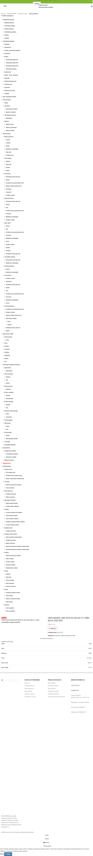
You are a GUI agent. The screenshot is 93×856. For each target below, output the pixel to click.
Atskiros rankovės (11, 586)
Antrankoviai (7, 47)
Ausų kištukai (9, 398)
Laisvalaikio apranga (9, 257)
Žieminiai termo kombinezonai (14, 475)
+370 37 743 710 (75, 685)
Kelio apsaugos (10, 583)
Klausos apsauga (8, 392)
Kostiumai (8, 189)
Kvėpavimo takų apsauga (11, 411)
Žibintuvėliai (9, 371)
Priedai (6, 571)
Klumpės (6, 346)
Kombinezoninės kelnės (10, 534)
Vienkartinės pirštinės (8, 19)
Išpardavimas (7, 463)
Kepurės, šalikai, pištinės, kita (13, 186)
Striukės (6, 552)
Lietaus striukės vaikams (12, 525)
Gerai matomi (8, 275)
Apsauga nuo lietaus (9, 90)
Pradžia (3, 13)
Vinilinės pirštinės (9, 29)
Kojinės (9, 324)
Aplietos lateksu (10, 130)
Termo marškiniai (10, 611)
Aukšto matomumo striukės (13, 555)
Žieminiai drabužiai (9, 306)
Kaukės (6, 56)
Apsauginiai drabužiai (10, 500)
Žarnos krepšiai (10, 580)
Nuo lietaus (7, 173)
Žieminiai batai (8, 337)
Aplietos (6, 121)
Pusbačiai (7, 349)
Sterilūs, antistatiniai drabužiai (12, 50)
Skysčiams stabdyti (11, 457)
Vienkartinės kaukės (11, 69)
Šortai (7, 241)
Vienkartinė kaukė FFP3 (12, 66)
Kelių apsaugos (8, 386)
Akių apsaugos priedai (12, 438)
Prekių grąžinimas (29, 688)
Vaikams (6, 509)
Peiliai (7, 426)
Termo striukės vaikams (12, 518)
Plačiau (2, 854)
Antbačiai (6, 44)
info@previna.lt (75, 690)
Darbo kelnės (9, 602)
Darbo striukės (10, 558)
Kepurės (8, 161)
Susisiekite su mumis (30, 696)
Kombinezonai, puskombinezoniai (15, 183)
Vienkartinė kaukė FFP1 (12, 60)
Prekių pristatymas (29, 685)
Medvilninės (9, 118)
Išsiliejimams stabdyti (10, 451)
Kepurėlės (7, 78)
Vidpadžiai (7, 355)
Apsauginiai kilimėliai (9, 445)
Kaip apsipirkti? (28, 691)
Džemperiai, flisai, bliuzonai (13, 177)
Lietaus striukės (10, 562)
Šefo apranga (7, 158)
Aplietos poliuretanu (11, 127)
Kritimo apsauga (8, 401)
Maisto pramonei (8, 137)
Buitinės (6, 35)
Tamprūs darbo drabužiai (12, 506)
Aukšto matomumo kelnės (13, 599)
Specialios (7, 106)
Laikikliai (6, 38)
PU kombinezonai (10, 472)
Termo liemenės (10, 488)
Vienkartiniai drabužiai (8, 41)
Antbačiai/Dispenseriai (10, 81)
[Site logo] (46, 6)
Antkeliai (8, 389)
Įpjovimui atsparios (11, 112)
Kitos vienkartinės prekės (9, 96)
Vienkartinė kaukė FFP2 (12, 63)
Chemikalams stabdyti (12, 454)
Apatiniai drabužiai (9, 266)
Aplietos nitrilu (10, 124)
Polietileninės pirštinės (10, 32)
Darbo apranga (6, 133)
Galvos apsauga (8, 374)
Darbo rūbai (7, 223)
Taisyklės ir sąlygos (30, 694)
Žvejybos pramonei (11, 494)
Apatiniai (6, 605)
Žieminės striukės (10, 565)
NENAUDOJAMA (11, 13)
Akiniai (8, 435)
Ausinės (8, 395)
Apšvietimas (7, 368)
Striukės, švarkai (10, 195)
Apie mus (27, 683)
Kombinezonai (8, 84)
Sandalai (6, 352)
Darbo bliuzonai (8, 491)
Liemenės (8, 192)
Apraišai (8, 404)
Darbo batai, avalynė (11, 318)
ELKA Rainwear (7, 466)
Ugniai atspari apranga (12, 503)
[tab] (46, 638)
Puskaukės (9, 417)
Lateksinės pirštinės (9, 26)
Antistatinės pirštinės (11, 109)
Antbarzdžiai (7, 72)
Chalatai (8, 143)
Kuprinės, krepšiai (9, 460)
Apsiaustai (7, 53)
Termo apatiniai (10, 608)
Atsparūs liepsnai (9, 198)
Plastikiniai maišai (22, 13)
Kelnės (8, 146)
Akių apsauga (8, 432)
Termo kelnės (9, 595)
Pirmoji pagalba (8, 420)
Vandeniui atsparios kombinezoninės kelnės (17, 549)
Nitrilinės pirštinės (9, 23)
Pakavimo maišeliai (60, 635)
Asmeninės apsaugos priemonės (11, 364)
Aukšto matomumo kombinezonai (15, 478)
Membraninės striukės (12, 568)
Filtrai (7, 414)
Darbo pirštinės (7, 100)
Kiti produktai (6, 448)
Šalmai (8, 383)
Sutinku (8, 854)
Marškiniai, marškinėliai (12, 149)
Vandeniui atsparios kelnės (13, 592)
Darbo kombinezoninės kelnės (14, 537)
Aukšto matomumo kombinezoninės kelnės (17, 546)
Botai (9, 321)
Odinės (6, 103)
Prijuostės (7, 87)
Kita (7, 207)
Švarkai (8, 140)
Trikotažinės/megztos (10, 115)
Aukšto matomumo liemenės (13, 485)
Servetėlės (7, 441)
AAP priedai (7, 423)
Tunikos (8, 247)
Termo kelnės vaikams (12, 515)
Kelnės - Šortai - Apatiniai (11, 75)
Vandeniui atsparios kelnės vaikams (15, 522)
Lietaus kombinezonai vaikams (14, 512)
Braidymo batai (8, 528)
